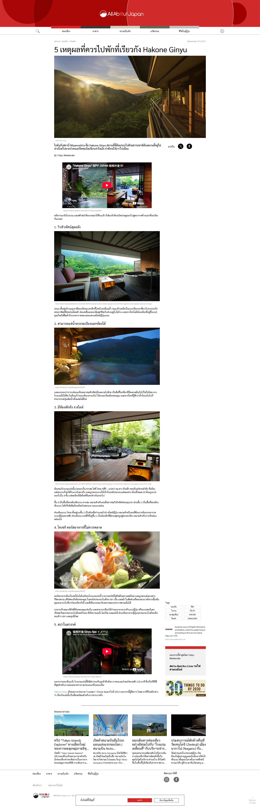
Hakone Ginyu (61, 691)
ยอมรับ (139, 800)
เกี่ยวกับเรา (37, 785)
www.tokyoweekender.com (175, 639)
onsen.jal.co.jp (60, 140)
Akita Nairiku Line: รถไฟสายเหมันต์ (185, 667)
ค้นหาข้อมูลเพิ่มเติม (166, 800)
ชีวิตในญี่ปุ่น (184, 31)
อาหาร (96, 31)
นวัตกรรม (154, 31)
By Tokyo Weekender (64, 155)
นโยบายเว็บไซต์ (55, 785)
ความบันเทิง (125, 31)
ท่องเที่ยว (66, 31)
